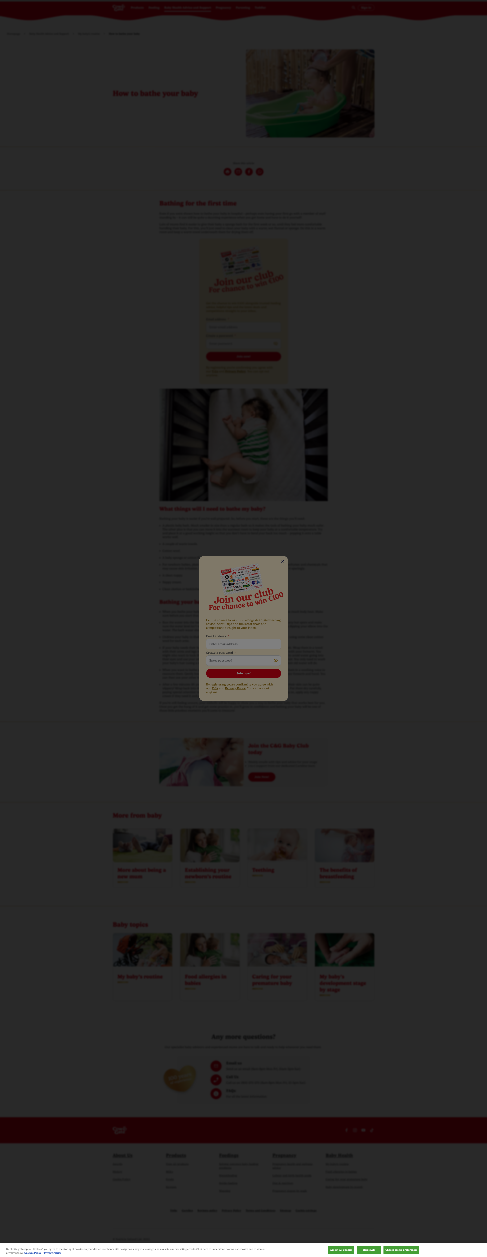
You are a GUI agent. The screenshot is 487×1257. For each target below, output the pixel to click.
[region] (243, 1250)
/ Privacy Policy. (51, 1252)
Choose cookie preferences (401, 1249)
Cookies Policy (32, 1252)
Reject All (369, 1249)
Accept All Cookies (341, 1249)
